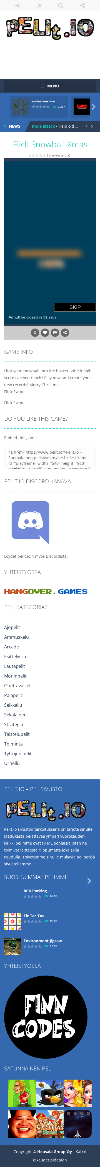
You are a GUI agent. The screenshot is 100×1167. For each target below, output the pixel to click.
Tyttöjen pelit (18, 754)
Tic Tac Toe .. (36, 915)
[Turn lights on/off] (35, 333)
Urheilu (12, 763)
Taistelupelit (17, 734)
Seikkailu (13, 705)
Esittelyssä (15, 656)
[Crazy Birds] (50, 1092)
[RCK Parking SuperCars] (12, 895)
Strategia (13, 724)
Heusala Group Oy (54, 1151)
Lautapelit (14, 666)
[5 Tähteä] (44, 155)
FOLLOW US (82, 5)
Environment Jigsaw (43, 940)
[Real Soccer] (22, 1092)
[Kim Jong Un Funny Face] (22, 1123)
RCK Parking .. (37, 890)
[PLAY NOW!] (20, 106)
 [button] (55, 333)
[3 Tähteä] (37, 155)
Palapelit (13, 695)
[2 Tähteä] (34, 155)
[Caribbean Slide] (50, 1123)
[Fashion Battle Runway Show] (78, 1092)
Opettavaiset (17, 686)
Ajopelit (12, 627)
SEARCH (60, 5)
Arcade (11, 647)
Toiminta (13, 744)
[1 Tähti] (30, 155)
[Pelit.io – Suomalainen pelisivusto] (50, 27)
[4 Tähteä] (41, 155)
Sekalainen (15, 715)
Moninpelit (15, 676)
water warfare (43, 101)
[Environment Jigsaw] (12, 945)
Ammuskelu (16, 637)
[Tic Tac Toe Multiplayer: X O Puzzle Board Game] (12, 920)
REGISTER (39, 5)
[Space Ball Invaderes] (78, 1123)
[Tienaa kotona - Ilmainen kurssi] (46, 1016)
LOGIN (17, 5)
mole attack (43, 126)
